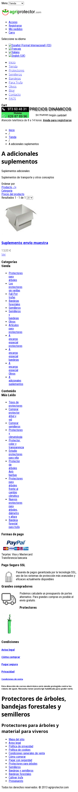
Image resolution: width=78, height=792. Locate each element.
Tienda (13, 66)
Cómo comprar (10, 657)
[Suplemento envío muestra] (19, 235)
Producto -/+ (8, 187)
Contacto (15, 94)
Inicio (12, 62)
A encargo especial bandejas (14, 355)
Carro (12, 32)
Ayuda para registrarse (57, 120)
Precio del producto (12, 194)
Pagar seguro (9, 664)
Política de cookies (19, 750)
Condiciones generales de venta (27, 753)
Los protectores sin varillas (15, 287)
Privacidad (8, 671)
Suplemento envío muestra (24, 242)
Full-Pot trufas (13, 295)
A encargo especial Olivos (13, 368)
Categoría (6, 190)
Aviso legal (8, 649)
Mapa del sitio (16, 739)
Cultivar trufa (16, 777)
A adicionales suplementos (16, 380)
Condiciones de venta (12, 679)
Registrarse (15, 25)
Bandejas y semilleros (21, 770)
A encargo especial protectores (15, 341)
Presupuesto (16, 781)
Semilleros (15, 74)
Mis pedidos (15, 29)
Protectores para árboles (23, 763)
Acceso (13, 22)
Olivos (13, 86)
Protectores (16, 70)
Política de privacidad (21, 746)
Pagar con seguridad (20, 760)
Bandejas (15, 78)
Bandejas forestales (14, 302)
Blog (12, 90)
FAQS (12, 98)
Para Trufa (15, 82)
